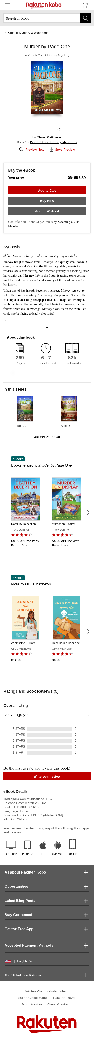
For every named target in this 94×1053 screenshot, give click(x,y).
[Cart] (85, 5)
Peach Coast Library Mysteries (53, 142)
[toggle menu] (7, 5)
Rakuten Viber (56, 991)
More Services (32, 1004)
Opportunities (16, 886)
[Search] (85, 18)
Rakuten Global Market (32, 998)
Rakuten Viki (33, 991)
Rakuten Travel (64, 998)
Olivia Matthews (49, 137)
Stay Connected (18, 915)
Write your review (47, 776)
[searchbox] (47, 18)
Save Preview (65, 149)
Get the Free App (19, 929)
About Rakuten (58, 1004)
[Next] (87, 512)
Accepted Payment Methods (29, 945)
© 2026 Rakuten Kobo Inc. (24, 975)
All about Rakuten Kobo (25, 872)
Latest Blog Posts (20, 901)
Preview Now (34, 149)
